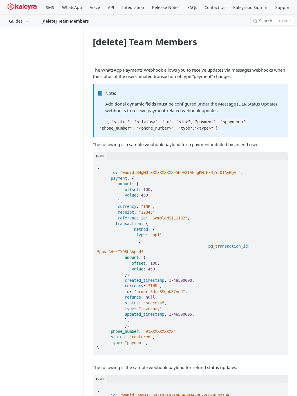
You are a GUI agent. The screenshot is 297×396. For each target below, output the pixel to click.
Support (283, 7)
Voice (95, 7)
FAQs (192, 7)
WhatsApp (72, 7)
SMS (50, 7)
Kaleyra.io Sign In (250, 7)
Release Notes (166, 7)
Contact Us (214, 7)
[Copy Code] (280, 165)
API (111, 7)
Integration (133, 7)
